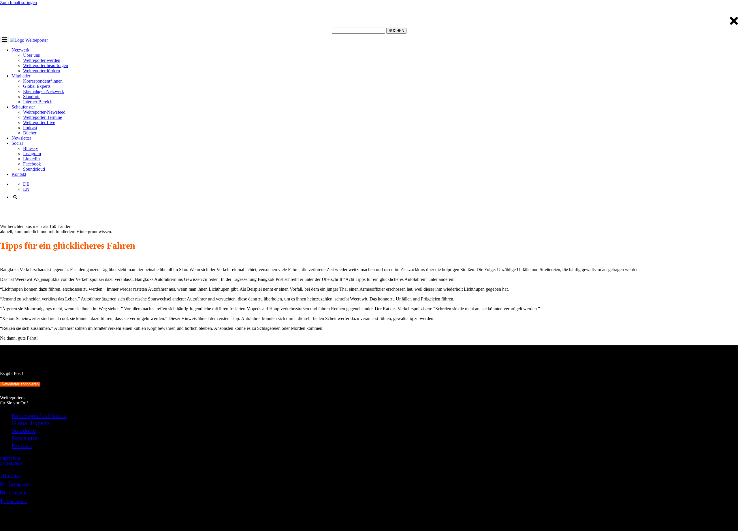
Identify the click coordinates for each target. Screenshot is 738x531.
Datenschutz (11, 463)
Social (17, 143)
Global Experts (36, 86)
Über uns (31, 55)
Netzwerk (20, 49)
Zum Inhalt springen (18, 2)
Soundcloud (34, 169)
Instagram (32, 153)
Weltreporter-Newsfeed (44, 112)
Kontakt (19, 174)
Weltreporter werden (41, 60)
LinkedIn (31, 158)
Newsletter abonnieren (20, 384)
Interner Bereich (37, 101)
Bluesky (30, 148)
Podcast (30, 127)
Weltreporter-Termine (42, 117)
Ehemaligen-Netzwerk (43, 91)
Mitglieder (21, 75)
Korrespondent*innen (43, 81)
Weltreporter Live (39, 122)
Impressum (10, 458)
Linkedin (16, 493)
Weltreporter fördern (41, 70)
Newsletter (21, 138)
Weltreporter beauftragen (45, 65)
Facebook (32, 163)
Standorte (31, 96)
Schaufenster (23, 106)
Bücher (29, 132)
